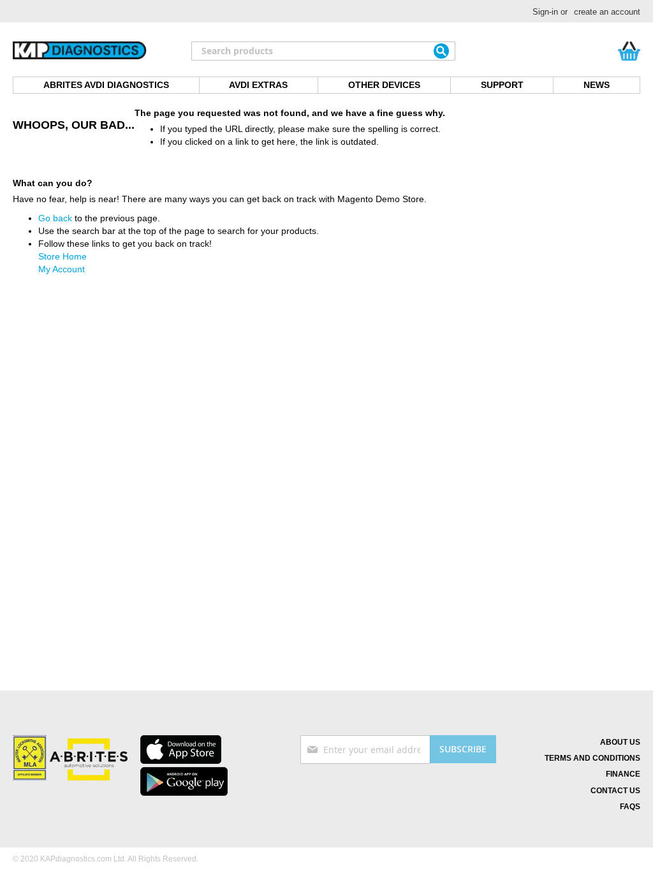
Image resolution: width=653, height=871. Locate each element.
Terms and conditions (592, 758)
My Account (61, 269)
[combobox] (323, 51)
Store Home (62, 256)
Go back (55, 218)
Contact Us (615, 790)
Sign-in (545, 12)
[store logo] (80, 51)
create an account (607, 12)
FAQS (630, 806)
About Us (620, 742)
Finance (623, 774)
